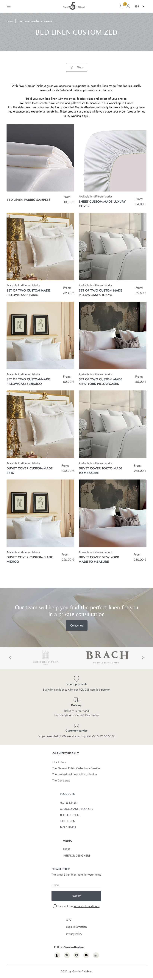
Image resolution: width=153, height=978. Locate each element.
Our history (59, 762)
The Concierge (61, 780)
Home (10, 21)
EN (137, 6)
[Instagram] (76, 955)
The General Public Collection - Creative (76, 768)
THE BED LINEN (69, 815)
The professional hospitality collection (74, 774)
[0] (121, 6)
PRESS (66, 849)
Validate (76, 896)
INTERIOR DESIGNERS (76, 856)
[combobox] (139, 6)
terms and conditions (86, 906)
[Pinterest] (67, 955)
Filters (80, 67)
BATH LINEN (67, 821)
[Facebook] (57, 955)
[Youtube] (86, 955)
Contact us (76, 625)
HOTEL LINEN (68, 803)
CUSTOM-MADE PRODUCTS (76, 809)
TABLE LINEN (68, 827)
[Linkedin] (96, 955)
